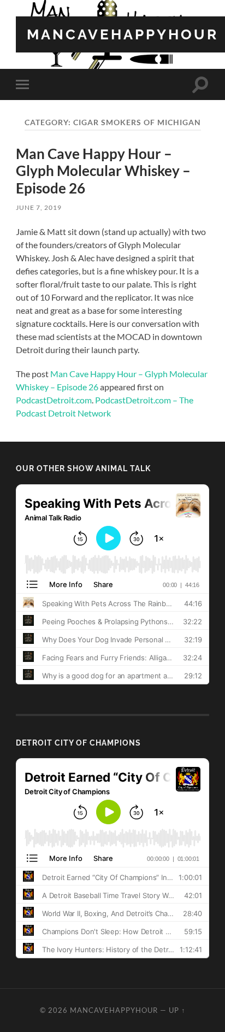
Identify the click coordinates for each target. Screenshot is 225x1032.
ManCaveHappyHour (122, 34)
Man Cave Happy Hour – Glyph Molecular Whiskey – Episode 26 (103, 171)
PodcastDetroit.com (54, 400)
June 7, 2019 (39, 207)
